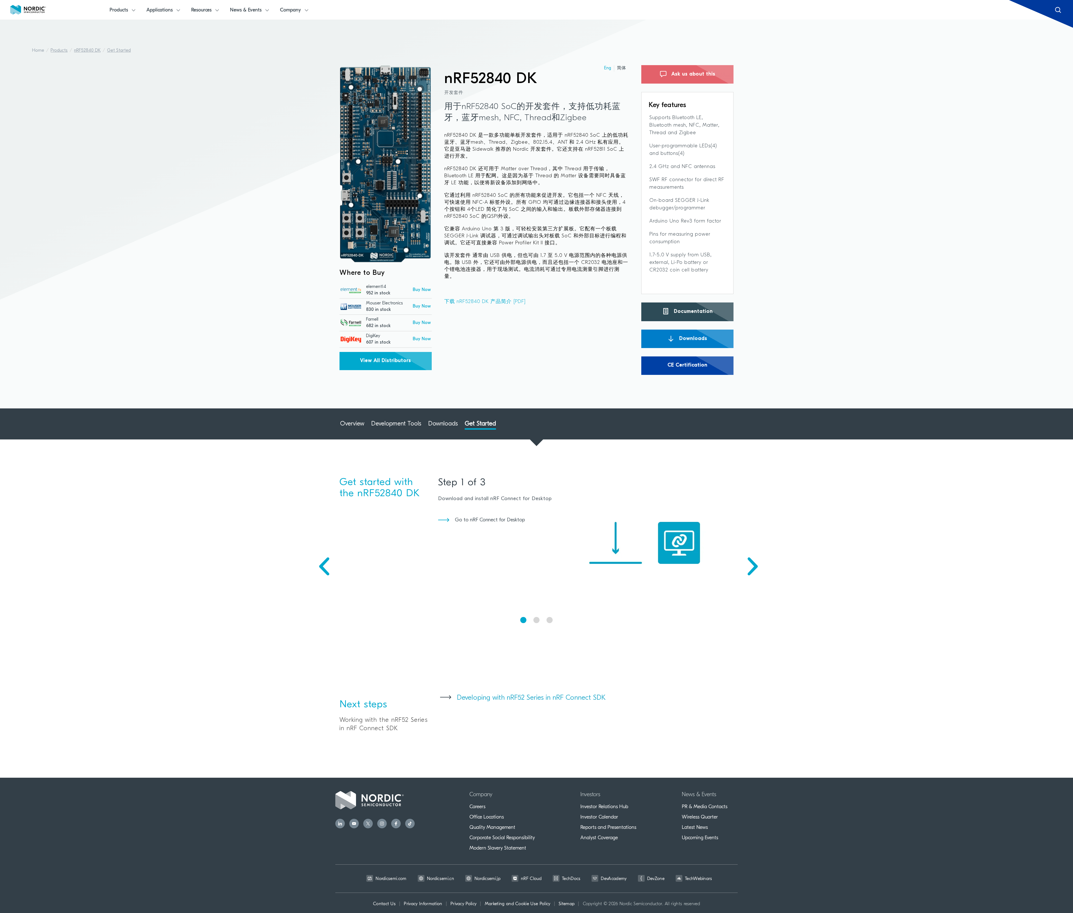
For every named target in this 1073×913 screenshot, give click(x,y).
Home (38, 50)
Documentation (692, 311)
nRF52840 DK (87, 50)
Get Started (119, 50)
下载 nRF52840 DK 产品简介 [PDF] (485, 301)
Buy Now (422, 290)
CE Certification (688, 365)
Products (59, 50)
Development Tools (396, 424)
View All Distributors (385, 360)
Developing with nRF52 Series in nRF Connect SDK (531, 697)
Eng (607, 68)
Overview (352, 424)
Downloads (692, 338)
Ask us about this (692, 74)
